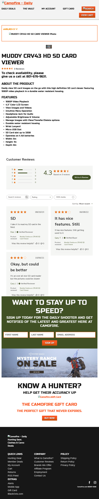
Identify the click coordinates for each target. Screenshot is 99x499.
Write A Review (81, 177)
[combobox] (41, 197)
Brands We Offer (42, 465)
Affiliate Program (42, 468)
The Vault (28, 8)
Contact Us (40, 475)
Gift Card (68, 8)
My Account (48, 8)
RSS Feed (13, 475)
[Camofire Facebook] (89, 482)
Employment (40, 472)
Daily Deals (8, 8)
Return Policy (67, 461)
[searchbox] (15, 197)
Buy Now (49, 418)
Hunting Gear (15, 458)
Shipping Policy (68, 458)
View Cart (87, 15)
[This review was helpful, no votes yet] (37, 243)
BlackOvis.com (15, 494)
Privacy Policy (68, 465)
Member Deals (15, 461)
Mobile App (13, 487)
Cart (10, 468)
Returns (12, 472)
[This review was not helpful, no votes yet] (41, 243)
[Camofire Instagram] (95, 482)
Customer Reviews (44, 461)
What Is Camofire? (43, 458)
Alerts (11, 483)
